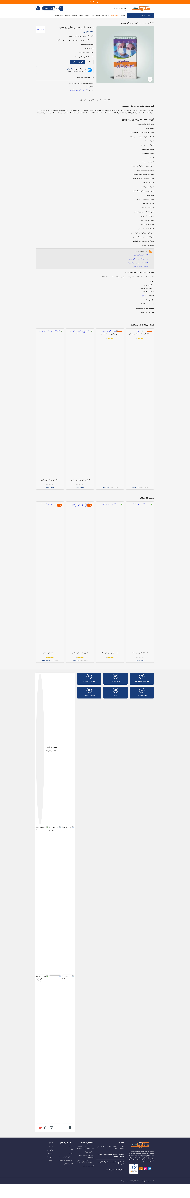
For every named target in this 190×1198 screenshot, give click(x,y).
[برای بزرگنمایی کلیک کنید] (150, 79)
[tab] (107, 99)
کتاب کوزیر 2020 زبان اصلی (140, 266)
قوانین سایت (49, 1150)
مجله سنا (50, 1153)
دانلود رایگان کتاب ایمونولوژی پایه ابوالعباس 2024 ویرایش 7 (85, 1148)
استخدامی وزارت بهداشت (66, 1157)
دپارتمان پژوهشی (89, 695)
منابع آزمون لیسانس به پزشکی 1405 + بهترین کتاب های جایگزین (111, 1155)
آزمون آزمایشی (115, 681)
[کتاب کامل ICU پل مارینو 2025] (140, 577)
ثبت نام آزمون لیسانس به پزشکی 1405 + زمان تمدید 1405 (111, 1163)
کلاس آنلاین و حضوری (142, 681)
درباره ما (51, 1160)
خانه (153, 23)
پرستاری (147, 23)
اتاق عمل (71, 1153)
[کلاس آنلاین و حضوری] (141, 676)
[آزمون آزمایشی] (115, 676)
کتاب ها (51, 1147)
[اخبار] (115, 690)
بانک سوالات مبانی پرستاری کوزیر (139, 259)
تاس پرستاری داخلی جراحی (80, 653)
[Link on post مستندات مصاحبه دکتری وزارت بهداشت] (42, 1049)
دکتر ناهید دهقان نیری (82, 90)
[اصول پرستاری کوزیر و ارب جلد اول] (80, 404)
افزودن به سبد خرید (77, 62)
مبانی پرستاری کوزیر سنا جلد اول (110, 334)
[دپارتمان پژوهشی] (89, 690)
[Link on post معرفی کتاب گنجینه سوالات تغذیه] (68, 900)
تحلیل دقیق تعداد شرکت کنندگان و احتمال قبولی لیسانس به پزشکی (110, 1148)
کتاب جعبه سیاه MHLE (87, 1166)
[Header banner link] (95, 2)
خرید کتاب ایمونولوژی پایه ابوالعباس (86, 1156)
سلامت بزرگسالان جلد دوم (50, 653)
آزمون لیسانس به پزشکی (66, 1160)
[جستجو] (60, 8)
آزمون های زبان (142, 695)
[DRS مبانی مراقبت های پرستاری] (50, 404)
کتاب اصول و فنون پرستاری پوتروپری (138, 263)
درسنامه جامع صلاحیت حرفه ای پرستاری (140, 334)
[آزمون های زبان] (141, 690)
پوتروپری (72, 90)
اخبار (115, 695)
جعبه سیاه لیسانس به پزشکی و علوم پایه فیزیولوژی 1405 (85, 1162)
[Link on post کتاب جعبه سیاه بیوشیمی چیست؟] (55, 900)
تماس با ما (50, 1157)
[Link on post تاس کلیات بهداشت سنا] (68, 1049)
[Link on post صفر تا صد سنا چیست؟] (42, 900)
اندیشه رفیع (40, 29)
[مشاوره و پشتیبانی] (89, 676)
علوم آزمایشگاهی (68, 1164)
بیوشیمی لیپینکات (89, 1152)
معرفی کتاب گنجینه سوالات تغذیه (114, 1170)
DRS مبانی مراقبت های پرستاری (50, 480)
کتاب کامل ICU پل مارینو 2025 (140, 653)
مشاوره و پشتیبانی (89, 681)
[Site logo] (141, 8)
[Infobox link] (55, 749)
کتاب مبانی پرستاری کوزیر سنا (140, 255)
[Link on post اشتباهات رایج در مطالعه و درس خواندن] (55, 1049)
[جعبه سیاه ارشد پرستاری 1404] (110, 577)
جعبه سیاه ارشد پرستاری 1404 (110, 653)
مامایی (71, 1150)
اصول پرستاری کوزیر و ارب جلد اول (80, 480)
